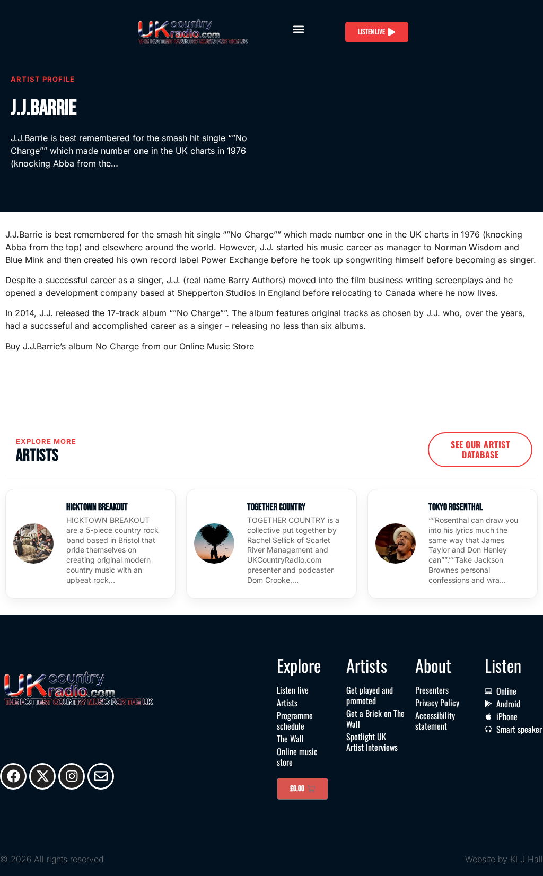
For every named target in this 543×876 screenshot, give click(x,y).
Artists (287, 702)
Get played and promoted (369, 695)
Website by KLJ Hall (504, 859)
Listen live (293, 690)
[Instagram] (71, 776)
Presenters (432, 690)
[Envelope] (100, 776)
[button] (298, 29)
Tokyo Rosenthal (455, 507)
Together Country (276, 507)
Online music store (297, 756)
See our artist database (480, 449)
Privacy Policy (437, 702)
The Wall (290, 738)
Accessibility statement (435, 720)
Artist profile (43, 79)
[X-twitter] (42, 776)
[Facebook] (13, 776)
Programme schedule (295, 720)
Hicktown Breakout (97, 507)
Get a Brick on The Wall (375, 718)
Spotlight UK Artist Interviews (372, 741)
